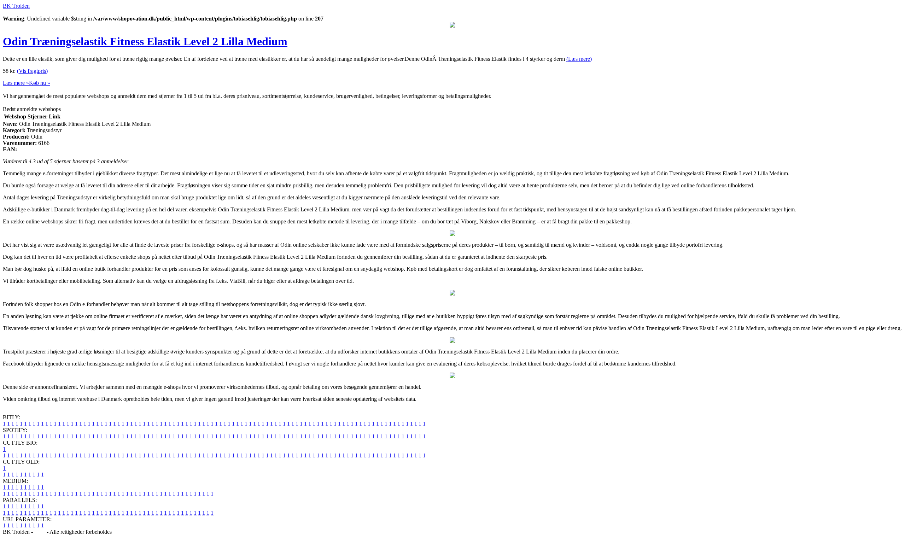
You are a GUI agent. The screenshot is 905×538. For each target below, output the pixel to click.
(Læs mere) (579, 59)
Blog (39, 532)
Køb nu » (39, 83)
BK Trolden (16, 6)
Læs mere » (16, 83)
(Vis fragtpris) (32, 71)
